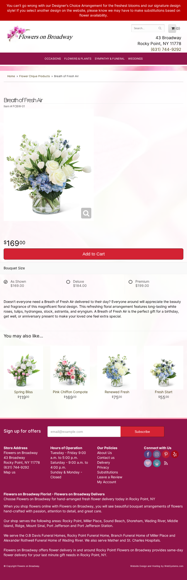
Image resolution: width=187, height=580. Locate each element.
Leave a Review (109, 477)
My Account (106, 482)
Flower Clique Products (34, 76)
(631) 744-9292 (166, 49)
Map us (9, 472)
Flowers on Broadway (40, 34)
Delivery (103, 462)
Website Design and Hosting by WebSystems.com (156, 566)
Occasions (53, 58)
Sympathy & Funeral (110, 58)
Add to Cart (94, 254)
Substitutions (107, 472)
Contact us (105, 457)
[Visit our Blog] (166, 463)
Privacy (103, 467)
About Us (104, 453)
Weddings (135, 58)
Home (11, 76)
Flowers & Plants (77, 58)
